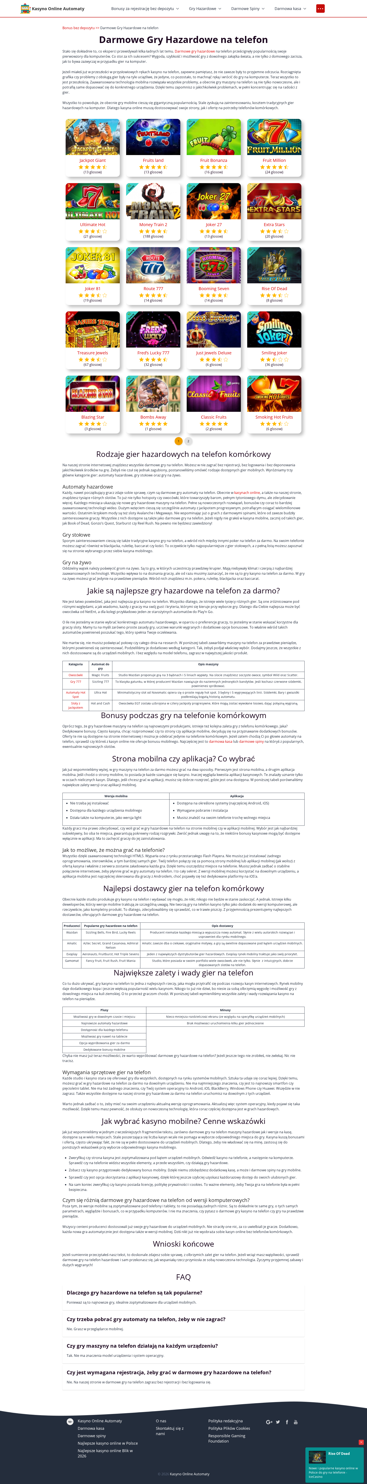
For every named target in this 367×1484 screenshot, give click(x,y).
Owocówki (76, 675)
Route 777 (153, 288)
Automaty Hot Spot (75, 694)
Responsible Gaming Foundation (226, 1438)
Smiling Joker (274, 353)
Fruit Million (274, 160)
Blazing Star (92, 417)
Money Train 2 (153, 224)
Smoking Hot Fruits (274, 417)
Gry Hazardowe (202, 8)
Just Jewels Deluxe (213, 353)
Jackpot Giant (93, 160)
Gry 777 (75, 682)
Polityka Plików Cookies (229, 1428)
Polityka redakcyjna (225, 1420)
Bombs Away (153, 417)
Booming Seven (214, 288)
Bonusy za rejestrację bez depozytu (142, 8)
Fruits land (153, 160)
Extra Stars (274, 224)
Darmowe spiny (92, 1435)
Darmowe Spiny (245, 8)
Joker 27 (214, 224)
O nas (161, 1420)
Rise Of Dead (274, 288)
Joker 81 (93, 288)
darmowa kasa (220, 741)
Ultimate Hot (92, 224)
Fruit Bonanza (213, 160)
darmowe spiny (251, 741)
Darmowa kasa (288, 8)
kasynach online (247, 492)
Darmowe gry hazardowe (195, 51)
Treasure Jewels (92, 353)
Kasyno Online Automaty (100, 1420)
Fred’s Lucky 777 (153, 353)
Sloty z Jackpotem (75, 705)
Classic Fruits (214, 417)
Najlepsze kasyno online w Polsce (108, 1443)
